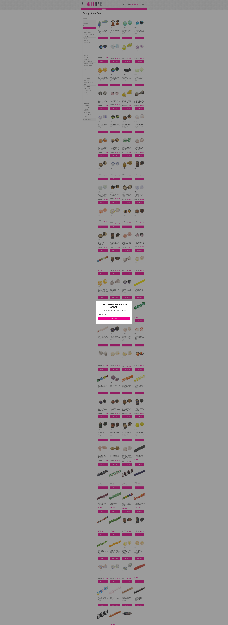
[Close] (130, 302)
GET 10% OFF (114, 318)
